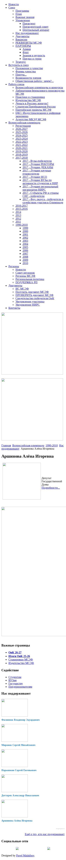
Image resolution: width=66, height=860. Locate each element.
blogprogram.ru (60, 828)
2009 (25, 259)
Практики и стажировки (30, 97)
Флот (26, 52)
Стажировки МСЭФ (20, 659)
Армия (27, 49)
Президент (29, 23)
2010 (25, 263)
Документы (22, 36)
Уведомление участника (29, 301)
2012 (18, 218)
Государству (15, 683)
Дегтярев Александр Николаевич (20, 795)
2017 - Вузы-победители (37, 160)
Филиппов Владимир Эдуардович (20, 720)
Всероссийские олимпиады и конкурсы (39, 87)
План (18, 13)
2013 (18, 215)
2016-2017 (21, 205)
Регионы (13, 266)
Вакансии (21, 39)
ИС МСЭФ (22, 288)
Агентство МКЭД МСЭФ (30, 119)
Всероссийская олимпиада (24, 122)
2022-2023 (21, 141)
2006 (25, 250)
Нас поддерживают (27, 33)
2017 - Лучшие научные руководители (37, 172)
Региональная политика (29, 279)
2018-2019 (21, 154)
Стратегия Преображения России (35, 106)
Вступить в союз (18, 65)
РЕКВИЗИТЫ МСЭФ (28, 42)
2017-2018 (21, 157)
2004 (25, 243)
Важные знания (24, 17)
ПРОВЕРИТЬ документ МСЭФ (34, 295)
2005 (25, 247)
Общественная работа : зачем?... (34, 81)
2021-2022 (21, 144)
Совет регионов (25, 272)
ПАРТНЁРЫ (23, 45)
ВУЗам (12, 680)
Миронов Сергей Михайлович (18, 745)
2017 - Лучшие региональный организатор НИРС (40, 188)
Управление (22, 20)
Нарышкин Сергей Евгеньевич (18, 770)
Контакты (14, 307)
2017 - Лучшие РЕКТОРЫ (38, 164)
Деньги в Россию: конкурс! (31, 103)
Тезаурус (20, 61)
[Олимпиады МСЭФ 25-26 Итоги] (32, 439)
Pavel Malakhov (25, 855)
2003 (25, 240)
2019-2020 (21, 151)
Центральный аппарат (36, 29)
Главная (6, 445)
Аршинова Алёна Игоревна (16, 820)
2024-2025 (21, 135)
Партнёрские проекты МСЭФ (33, 109)
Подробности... (51, 487)
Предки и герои (32, 58)
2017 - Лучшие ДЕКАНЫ (38, 167)
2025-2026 (21, 132)
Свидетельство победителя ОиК (34, 298)
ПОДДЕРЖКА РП (26, 282)
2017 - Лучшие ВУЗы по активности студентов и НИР (40, 182)
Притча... (21, 74)
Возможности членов (28, 77)
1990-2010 (21, 224)
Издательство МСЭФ (28, 100)
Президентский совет (35, 26)
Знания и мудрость (34, 55)
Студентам (14, 677)
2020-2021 (21, 148)
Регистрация (23, 125)
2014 (18, 212)
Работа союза (16, 84)
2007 (25, 253)
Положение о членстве (29, 68)
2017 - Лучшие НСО (35, 176)
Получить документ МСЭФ (32, 291)
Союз (11, 7)
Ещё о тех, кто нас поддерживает (45, 834)
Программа (22, 10)
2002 (25, 237)
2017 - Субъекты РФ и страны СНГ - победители (41, 194)
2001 (25, 234)
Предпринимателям (20, 686)
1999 (25, 228)
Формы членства (25, 71)
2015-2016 (21, 208)
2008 (25, 256)
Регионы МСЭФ (25, 275)
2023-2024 (21, 138)
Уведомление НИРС (27, 304)
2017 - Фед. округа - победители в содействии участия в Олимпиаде (43, 201)
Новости (13, 4)
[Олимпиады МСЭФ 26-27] (32, 373)
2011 (18, 221)
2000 (25, 231)
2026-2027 (21, 128)
